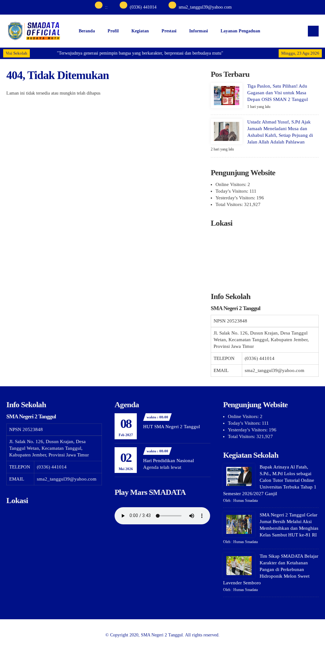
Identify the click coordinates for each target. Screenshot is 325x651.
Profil (113, 31)
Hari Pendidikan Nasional (168, 460)
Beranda (87, 31)
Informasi (198, 31)
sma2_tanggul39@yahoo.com (205, 7)
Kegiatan (140, 31)
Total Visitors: (230, 204)
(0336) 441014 (143, 7)
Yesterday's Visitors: (236, 197)
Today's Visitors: (232, 191)
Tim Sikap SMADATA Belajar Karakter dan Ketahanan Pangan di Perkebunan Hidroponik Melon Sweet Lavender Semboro (270, 569)
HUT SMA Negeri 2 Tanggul (171, 426)
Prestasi (169, 31)
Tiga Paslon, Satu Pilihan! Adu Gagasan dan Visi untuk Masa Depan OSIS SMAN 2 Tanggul (277, 92)
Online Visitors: (232, 184)
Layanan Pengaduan (240, 31)
